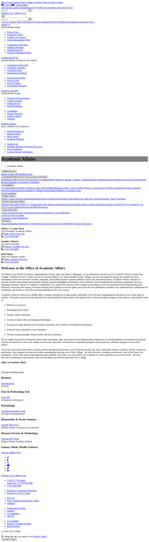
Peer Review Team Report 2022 (95, 188)
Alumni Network (15, 50)
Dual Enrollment (14, 106)
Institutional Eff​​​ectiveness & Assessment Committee (24, 177)
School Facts (13, 32)
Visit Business (7, 383)
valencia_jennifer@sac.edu (16, 246)
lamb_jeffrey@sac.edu (14, 234)
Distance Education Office (13, 202)
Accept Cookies (9, 539)
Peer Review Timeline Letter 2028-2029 (32, 188)
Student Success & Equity (126, 179)
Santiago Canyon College (19, 493)
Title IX (10, 516)
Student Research (24, 199)
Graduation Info (14, 70)
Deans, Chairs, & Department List (16, 174)
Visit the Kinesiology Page (13, 411)
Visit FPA (5, 397)
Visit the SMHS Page (11, 452)
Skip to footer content (53, 2)
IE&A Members (98, 179)
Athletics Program (15, 47)
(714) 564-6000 (14, 485)
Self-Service (6, 7)
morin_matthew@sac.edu (16, 259)
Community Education (17, 45)
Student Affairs (14, 134)
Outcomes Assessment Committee (23, 182)
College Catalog (14, 101)
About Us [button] (5, 24)
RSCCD (11, 498)
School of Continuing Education (22, 490)
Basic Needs (12, 136)
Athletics (11, 503)
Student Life (12, 144)
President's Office (15, 34)
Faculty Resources (49, 199)
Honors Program (14, 113)
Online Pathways (82, 204)
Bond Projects (13, 526)
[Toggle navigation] (3, 16)
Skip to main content (10, 2)
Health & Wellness (15, 139)
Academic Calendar (16, 68)
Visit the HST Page (10, 439)
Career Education (9, 210)
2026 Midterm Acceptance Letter (66, 190)
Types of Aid (13, 80)
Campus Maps (21, 5)
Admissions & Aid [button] (9, 57)
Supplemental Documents (19, 190)
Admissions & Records (17, 65)
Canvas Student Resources (19, 207)
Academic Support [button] (9, 90)
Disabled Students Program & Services (25, 146)
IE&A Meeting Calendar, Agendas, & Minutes (70, 179)
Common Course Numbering (14, 218)
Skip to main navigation (31, 2)
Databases (36, 199)
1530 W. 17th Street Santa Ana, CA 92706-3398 (20, 481)
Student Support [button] (8, 124)
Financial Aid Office (16, 78)
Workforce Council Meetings (56, 213)
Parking (10, 511)
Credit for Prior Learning (12, 215)
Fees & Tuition (14, 83)
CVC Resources (32, 204)
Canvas (7, 5)
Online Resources (40, 207)
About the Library (66, 199)
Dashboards (15, 223)
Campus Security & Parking (20, 152)
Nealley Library (14, 116)
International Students (17, 73)
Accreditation (7, 185)
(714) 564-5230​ (11, 262)
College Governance (16, 37)
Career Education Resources (30, 213)
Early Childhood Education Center (23, 501)
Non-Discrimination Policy (19, 52)
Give (44, 7)
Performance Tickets (16, 508)
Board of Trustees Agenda (19, 523)
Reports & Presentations (32, 223)
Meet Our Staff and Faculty (87, 199)
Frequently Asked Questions (113, 199)
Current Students (20, 7)
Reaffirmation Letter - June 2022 (65, 188)
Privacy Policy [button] (40, 536)
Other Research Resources (80, 223)
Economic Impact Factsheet (55, 223)
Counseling (12, 111)
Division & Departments (18, 98)
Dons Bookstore (14, 149)
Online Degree (14, 103)
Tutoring (11, 119)
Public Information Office (19, 40)
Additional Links (9, 171)
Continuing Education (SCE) (59, 7)
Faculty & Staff (35, 7)
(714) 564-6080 (11, 236)
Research (110, 179)
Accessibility (13, 521)
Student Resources (15, 131)
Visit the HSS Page (10, 425)
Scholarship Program (16, 86)
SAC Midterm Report (41, 190)
